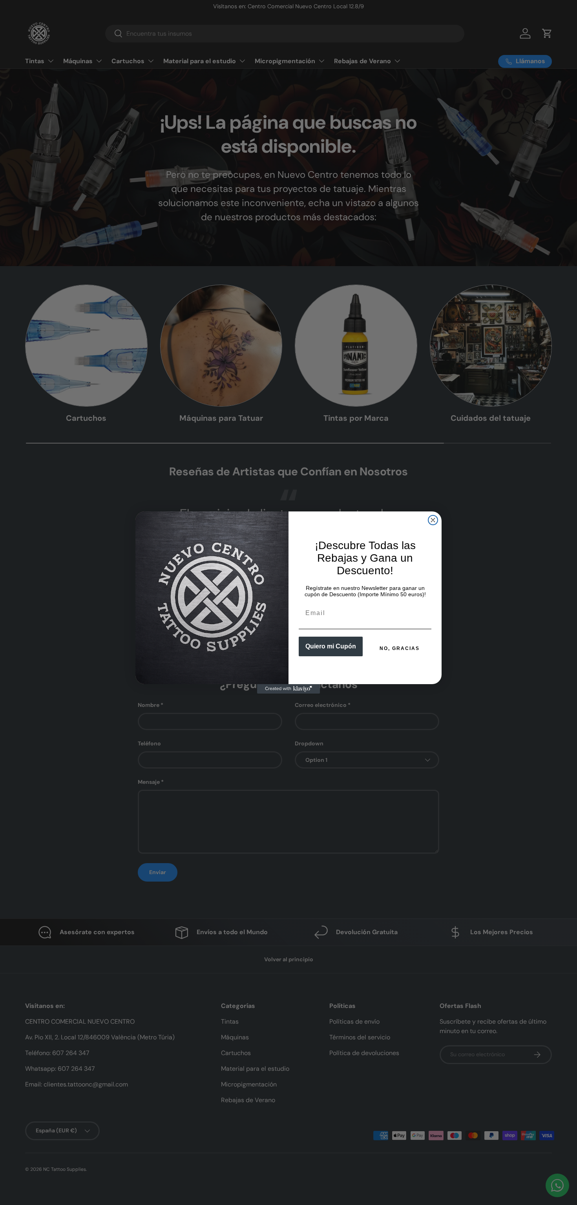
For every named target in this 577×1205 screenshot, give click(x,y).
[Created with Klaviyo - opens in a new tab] (288, 689)
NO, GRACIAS (400, 648)
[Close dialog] (433, 520)
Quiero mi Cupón (330, 646)
